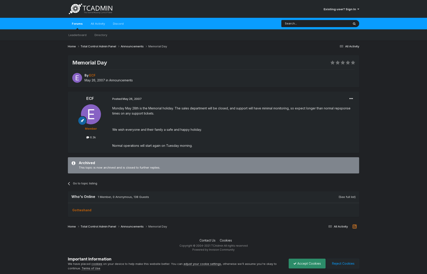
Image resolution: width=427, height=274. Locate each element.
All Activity (98, 23)
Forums (77, 23)
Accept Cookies (308, 263)
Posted (127, 99)
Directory (101, 35)
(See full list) (347, 197)
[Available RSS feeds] (354, 227)
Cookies (226, 240)
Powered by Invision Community (213, 249)
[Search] (354, 23)
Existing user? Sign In (340, 9)
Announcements (121, 80)
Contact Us (207, 240)
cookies (96, 264)
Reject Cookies (342, 263)
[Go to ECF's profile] (77, 78)
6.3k (92, 137)
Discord (118, 23)
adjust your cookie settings (202, 264)
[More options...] (351, 98)
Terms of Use (91, 268)
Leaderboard (77, 35)
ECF (90, 98)
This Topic (336, 23)
